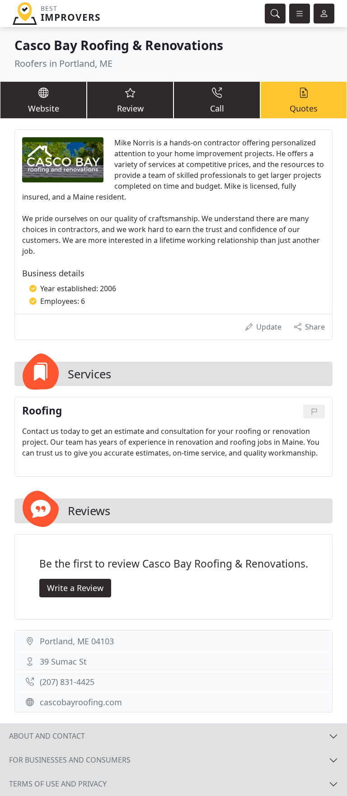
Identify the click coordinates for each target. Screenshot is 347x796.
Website (43, 108)
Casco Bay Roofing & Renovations (118, 45)
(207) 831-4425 (67, 681)
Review (130, 108)
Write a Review (75, 587)
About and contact (47, 736)
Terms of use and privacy (58, 784)
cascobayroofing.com (81, 702)
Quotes (304, 108)
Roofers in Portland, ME (63, 63)
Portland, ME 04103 (77, 641)
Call (217, 108)
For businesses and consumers (70, 760)
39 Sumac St (63, 661)
